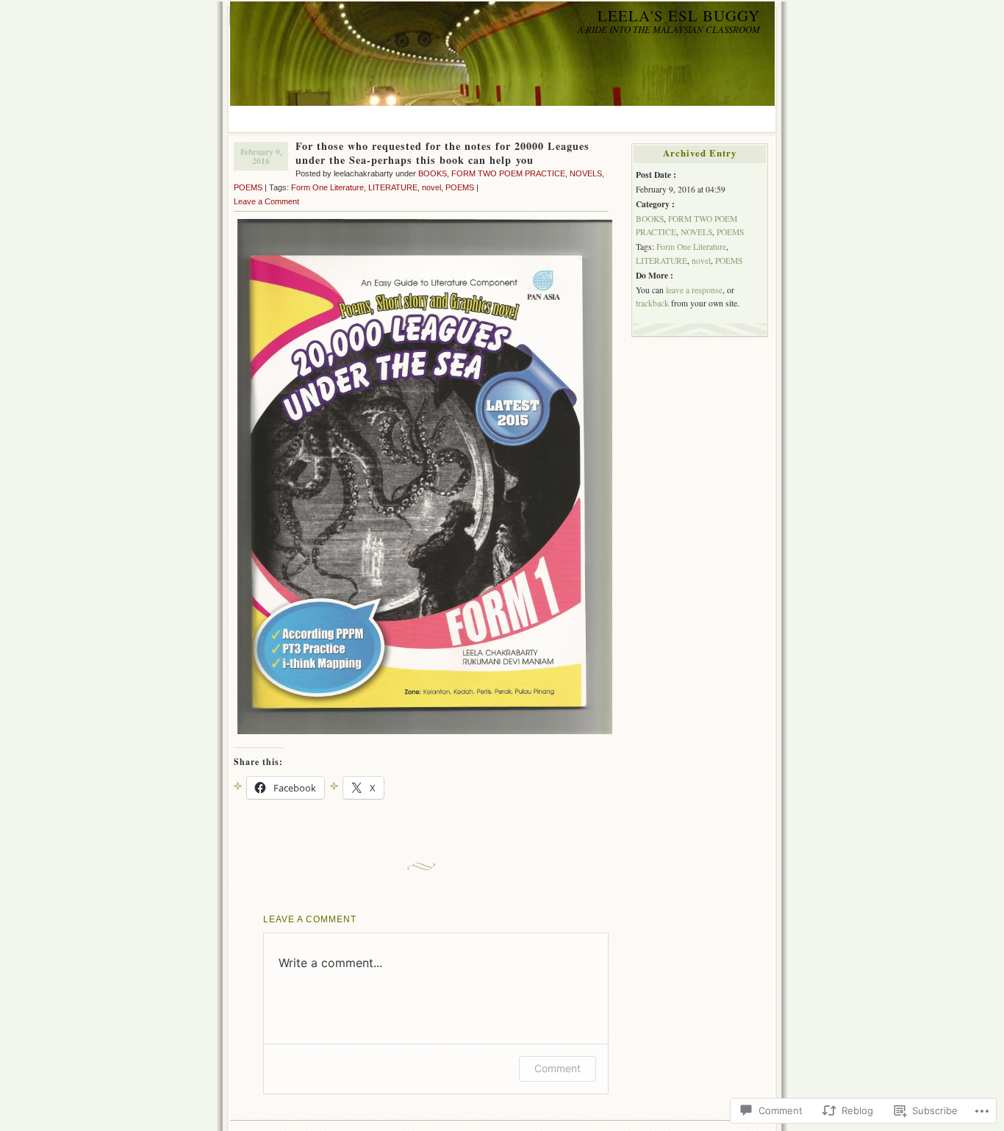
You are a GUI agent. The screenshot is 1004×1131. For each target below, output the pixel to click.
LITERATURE (392, 187)
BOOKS (432, 173)
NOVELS (586, 173)
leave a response (694, 289)
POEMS (248, 187)
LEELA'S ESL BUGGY (679, 15)
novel (431, 187)
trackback (652, 303)
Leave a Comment (266, 201)
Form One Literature (327, 187)
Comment (557, 1068)
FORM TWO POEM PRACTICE (508, 173)
